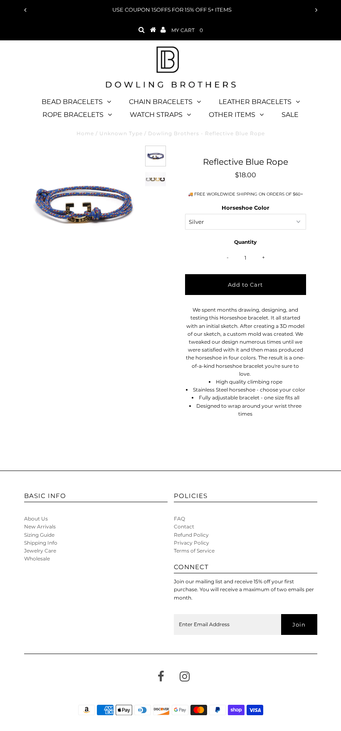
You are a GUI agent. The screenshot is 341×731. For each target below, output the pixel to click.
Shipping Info (40, 543)
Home (85, 133)
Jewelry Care (40, 551)
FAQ (179, 518)
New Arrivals (40, 526)
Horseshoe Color (245, 207)
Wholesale (37, 558)
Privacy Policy (191, 543)
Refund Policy (191, 535)
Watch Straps (156, 115)
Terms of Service (194, 551)
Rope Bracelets (73, 115)
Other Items (232, 115)
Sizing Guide (39, 535)
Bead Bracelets (72, 102)
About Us (36, 518)
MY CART (187, 30)
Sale (290, 115)
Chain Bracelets (161, 102)
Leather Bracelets (255, 102)
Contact (184, 526)
